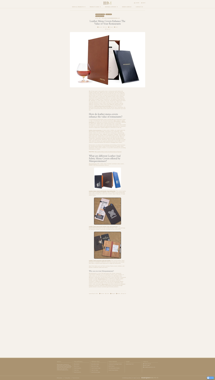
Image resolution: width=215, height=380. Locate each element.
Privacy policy (67, 377)
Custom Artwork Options (113, 370)
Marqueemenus (93, 163)
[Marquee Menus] (107, 2)
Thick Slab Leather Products (114, 368)
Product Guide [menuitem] (94, 6)
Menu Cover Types (95, 366)
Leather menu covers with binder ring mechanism (102, 191)
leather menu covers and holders (102, 106)
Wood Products (111, 366)
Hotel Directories (77, 372)
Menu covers (117, 120)
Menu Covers (76, 366)
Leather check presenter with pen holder (100, 260)
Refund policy (59, 377)
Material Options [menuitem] (110, 6)
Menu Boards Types (95, 364)
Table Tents (76, 370)
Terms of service (76, 377)
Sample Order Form (130, 364)
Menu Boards (76, 364)
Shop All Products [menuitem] (78, 6)
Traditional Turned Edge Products (115, 364)
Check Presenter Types (96, 368)
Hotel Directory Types (95, 372)
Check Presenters (77, 368)
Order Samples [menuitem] (126, 6)
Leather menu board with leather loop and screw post (103, 226)
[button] (136, 3)
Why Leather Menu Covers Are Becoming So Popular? (108, 151)
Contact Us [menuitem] (139, 6)
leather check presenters (95, 130)
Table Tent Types (94, 370)
